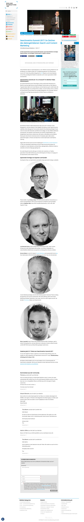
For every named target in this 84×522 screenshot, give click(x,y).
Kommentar (23, 465)
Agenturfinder (44, 502)
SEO (42, 73)
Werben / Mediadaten (66, 502)
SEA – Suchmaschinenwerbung (26, 505)
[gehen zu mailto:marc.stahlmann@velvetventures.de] (75, 43)
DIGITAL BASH (11, 36)
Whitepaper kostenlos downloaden (48, 505)
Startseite (22, 35)
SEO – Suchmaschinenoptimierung (27, 503)
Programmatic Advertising (25, 508)
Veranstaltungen (28, 35)
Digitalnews (9, 16)
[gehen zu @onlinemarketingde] (71, 8)
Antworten (22, 389)
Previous (62, 52)
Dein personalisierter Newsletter (48, 503)
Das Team (64, 505)
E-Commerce (26, 300)
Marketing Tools (23, 510)
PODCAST (10, 38)
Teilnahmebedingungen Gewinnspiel (69, 513)
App (57, 253)
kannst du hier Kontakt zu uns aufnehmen (29, 364)
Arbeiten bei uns (65, 507)
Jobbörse (10, 29)
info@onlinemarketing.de (46, 485)
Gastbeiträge (64, 503)
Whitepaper (11, 22)
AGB (63, 512)
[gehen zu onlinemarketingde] (69, 8)
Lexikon (8, 21)
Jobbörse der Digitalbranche (47, 510)
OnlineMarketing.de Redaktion (70, 40)
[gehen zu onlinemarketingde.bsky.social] (76, 8)
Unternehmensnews (11, 17)
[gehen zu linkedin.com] (74, 8)
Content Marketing (40, 253)
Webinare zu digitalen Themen (47, 507)
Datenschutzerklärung (41, 489)
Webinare (10, 24)
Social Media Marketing (25, 502)
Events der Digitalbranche (46, 512)
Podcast (42, 513)
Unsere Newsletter (11, 19)
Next (77, 52)
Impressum (64, 508)
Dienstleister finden (45, 508)
